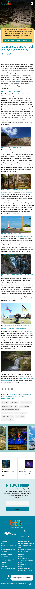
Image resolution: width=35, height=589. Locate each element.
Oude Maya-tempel (16, 394)
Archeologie (27, 394)
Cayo (15, 406)
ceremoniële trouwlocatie (19, 107)
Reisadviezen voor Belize (26, 549)
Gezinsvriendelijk (10, 396)
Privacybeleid (22, 583)
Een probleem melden (25, 551)
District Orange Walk (21, 413)
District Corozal (24, 406)
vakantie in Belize (7, 406)
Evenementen (5, 541)
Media (2, 565)
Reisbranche (4, 567)
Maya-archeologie (7, 413)
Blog (2, 396)
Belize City (5, 402)
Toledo (27, 331)
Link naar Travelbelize (8, 569)
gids (16, 81)
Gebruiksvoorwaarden (9, 583)
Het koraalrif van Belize (26, 543)
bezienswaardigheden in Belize (10, 409)
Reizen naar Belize (26, 402)
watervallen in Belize (8, 420)
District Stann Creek (7, 416)
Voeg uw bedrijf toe (7, 559)
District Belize (14, 402)
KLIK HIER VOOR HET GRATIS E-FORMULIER (17, 40)
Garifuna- (6, 285)
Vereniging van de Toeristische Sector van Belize (26, 560)
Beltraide (21, 557)
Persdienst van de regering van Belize (17, 325)
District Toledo (20, 416)
